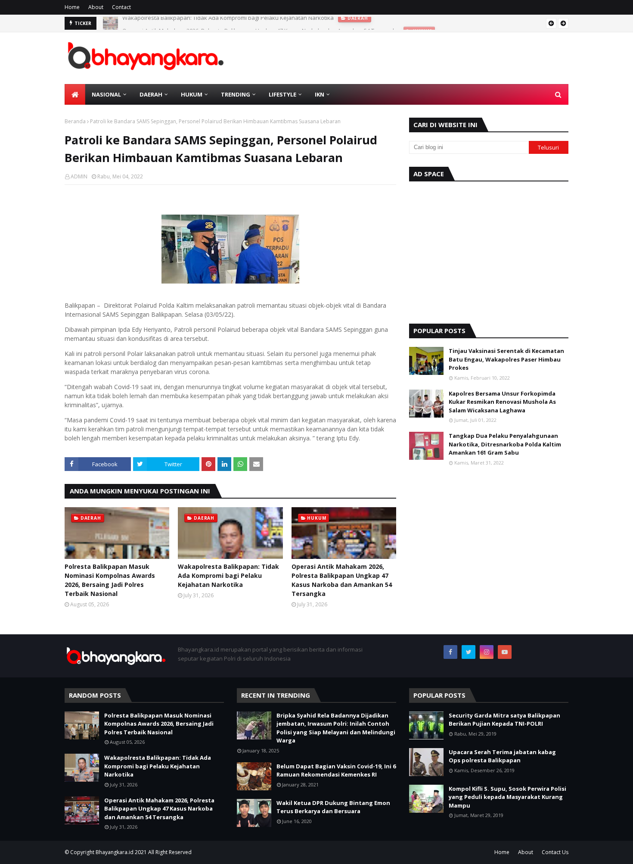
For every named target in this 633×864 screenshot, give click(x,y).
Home (72, 7)
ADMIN (79, 176)
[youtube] (505, 652)
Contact (121, 7)
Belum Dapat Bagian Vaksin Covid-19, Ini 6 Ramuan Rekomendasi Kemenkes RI (336, 770)
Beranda (75, 121)
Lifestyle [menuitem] (282, 94)
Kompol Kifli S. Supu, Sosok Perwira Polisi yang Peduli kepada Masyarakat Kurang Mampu (507, 797)
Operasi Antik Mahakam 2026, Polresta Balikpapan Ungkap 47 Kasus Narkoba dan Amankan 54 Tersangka (260, 23)
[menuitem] (75, 94)
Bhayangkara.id (114, 852)
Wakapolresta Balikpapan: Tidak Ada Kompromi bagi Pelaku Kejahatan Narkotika (228, 575)
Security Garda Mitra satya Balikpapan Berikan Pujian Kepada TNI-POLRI (504, 719)
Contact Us (555, 852)
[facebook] (450, 652)
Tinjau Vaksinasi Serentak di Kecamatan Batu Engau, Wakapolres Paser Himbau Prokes (506, 359)
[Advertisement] (488, 250)
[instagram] (486, 652)
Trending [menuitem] (235, 94)
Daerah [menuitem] (151, 94)
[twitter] (468, 652)
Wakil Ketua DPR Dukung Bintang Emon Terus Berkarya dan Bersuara (333, 807)
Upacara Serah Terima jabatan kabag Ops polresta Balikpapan (502, 756)
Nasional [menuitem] (106, 94)
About (95, 7)
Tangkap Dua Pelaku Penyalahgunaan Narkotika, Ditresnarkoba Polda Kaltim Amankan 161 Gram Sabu (505, 444)
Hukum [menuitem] (191, 94)
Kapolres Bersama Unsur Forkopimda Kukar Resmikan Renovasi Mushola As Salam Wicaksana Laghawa (502, 402)
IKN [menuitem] (319, 94)
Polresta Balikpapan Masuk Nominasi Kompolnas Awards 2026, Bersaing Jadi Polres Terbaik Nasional (110, 580)
